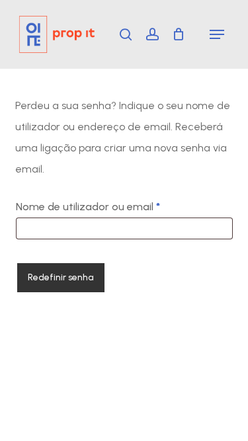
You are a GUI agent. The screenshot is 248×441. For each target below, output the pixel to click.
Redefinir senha (61, 277)
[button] (217, 34)
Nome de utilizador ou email (117, 206)
